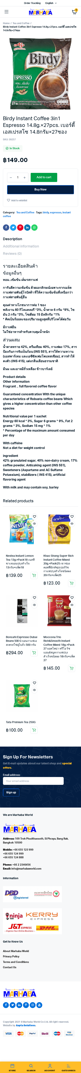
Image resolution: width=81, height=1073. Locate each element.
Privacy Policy (11, 956)
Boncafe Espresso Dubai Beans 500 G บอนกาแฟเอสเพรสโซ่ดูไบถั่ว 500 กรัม (21, 641)
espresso (55, 212)
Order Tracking (32, 3)
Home (6, 23)
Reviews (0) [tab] (12, 254)
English (49, 3)
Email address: (11, 775)
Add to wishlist (19, 200)
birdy (46, 212)
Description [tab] (12, 239)
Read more (34, 652)
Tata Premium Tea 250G (21, 722)
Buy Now (40, 189)
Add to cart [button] (34, 575)
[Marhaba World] (40, 12)
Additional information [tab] (21, 246)
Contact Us (9, 967)
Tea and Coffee (21, 23)
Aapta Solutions (26, 1025)
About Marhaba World (16, 951)
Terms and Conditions (16, 962)
